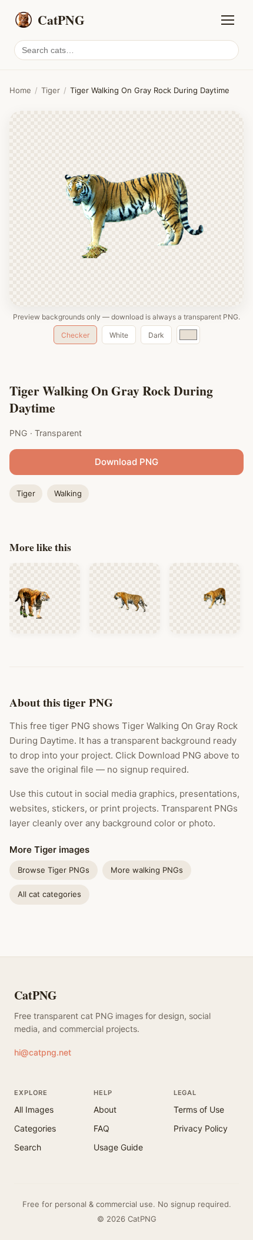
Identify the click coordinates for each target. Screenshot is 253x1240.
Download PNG (126, 461)
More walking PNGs (147, 870)
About (105, 1109)
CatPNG (35, 995)
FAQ (101, 1128)
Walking (68, 493)
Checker (75, 335)
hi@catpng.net (42, 1052)
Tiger (50, 90)
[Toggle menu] (228, 20)
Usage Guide (118, 1147)
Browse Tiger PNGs (53, 870)
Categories (35, 1128)
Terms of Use (199, 1109)
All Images (34, 1109)
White (118, 335)
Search (27, 1147)
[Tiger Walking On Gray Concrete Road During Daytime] (44, 598)
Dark (156, 335)
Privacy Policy (201, 1128)
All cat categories (49, 894)
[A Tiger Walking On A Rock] (124, 598)
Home (20, 90)
